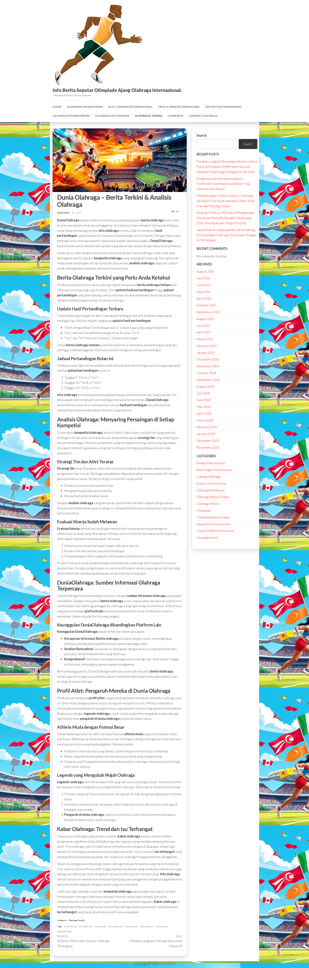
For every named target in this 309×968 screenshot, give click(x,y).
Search (202, 135)
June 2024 (204, 400)
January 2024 (206, 434)
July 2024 (203, 393)
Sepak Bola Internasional (213, 524)
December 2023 (208, 441)
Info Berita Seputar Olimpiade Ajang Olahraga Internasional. (117, 90)
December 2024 (208, 359)
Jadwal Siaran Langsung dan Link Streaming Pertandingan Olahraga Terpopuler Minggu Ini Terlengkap (226, 235)
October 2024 (206, 373)
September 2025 (208, 312)
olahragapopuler (115, 926)
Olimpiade (175, 115)
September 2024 (208, 380)
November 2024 (208, 366)
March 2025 (205, 339)
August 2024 (205, 386)
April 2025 (204, 332)
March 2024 (205, 420)
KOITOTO (168, 964)
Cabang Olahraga (203, 115)
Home (57, 106)
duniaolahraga (85, 926)
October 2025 (206, 305)
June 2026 (204, 285)
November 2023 (208, 447)
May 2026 (203, 292)
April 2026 (204, 298)
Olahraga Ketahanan (112, 115)
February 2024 (207, 427)
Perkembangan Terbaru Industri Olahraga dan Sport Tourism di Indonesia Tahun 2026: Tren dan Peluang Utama (226, 201)
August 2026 (205, 271)
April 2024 (204, 413)
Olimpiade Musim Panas (85, 106)
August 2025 (205, 319)
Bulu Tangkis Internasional (130, 106)
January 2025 (206, 353)
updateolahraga (64, 931)
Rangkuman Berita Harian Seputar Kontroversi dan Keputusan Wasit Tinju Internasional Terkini (224, 184)
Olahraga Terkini (148, 115)
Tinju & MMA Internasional (179, 106)
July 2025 (203, 326)
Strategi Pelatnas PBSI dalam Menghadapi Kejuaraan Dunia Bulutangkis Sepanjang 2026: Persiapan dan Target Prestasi (226, 218)
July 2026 (203, 278)
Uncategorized (207, 537)
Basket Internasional (211, 463)
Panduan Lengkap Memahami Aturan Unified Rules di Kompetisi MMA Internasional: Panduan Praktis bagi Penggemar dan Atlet (227, 166)
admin (79, 212)
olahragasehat (131, 926)
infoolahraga (100, 926)
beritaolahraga (70, 926)
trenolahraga (162, 926)
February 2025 (207, 346)
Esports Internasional (223, 106)
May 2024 (203, 407)
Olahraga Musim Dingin (71, 115)
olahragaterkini (147, 926)
